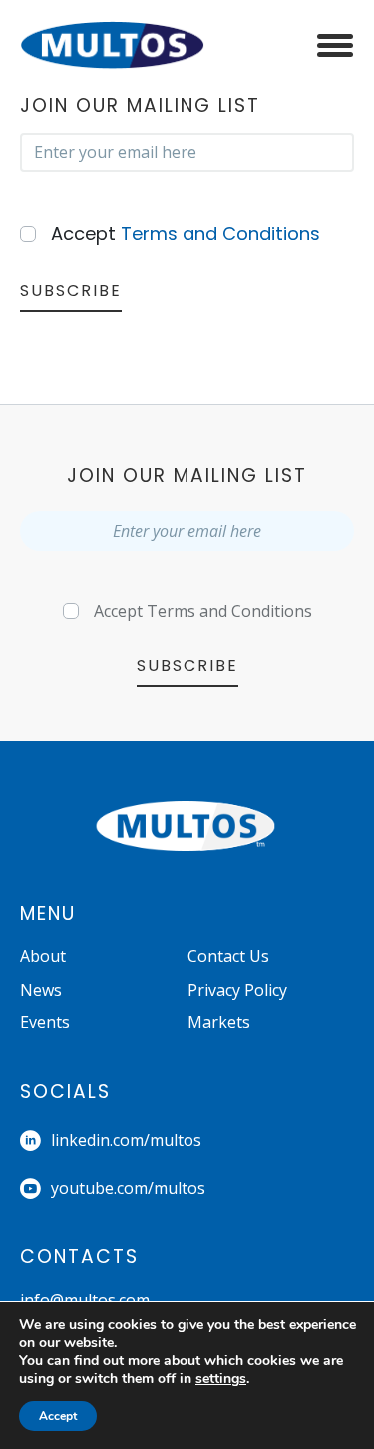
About (43, 956)
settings (220, 1379)
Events (45, 1022)
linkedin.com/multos (126, 1140)
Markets (218, 1022)
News (41, 990)
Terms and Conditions (220, 233)
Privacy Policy (237, 990)
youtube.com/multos (128, 1188)
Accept (185, 233)
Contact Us (228, 956)
